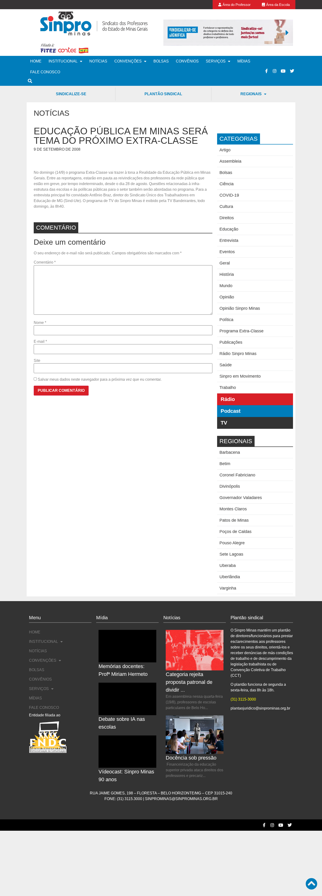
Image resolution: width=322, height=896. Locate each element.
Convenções (128, 61)
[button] (169, 32)
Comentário (45, 262)
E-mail (40, 341)
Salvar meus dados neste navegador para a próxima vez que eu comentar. (99, 379)
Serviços (216, 61)
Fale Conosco (45, 72)
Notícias (98, 61)
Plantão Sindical (163, 94)
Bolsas (161, 61)
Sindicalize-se (71, 94)
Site (37, 361)
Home (35, 61)
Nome (40, 323)
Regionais (251, 94)
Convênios (187, 61)
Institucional (63, 61)
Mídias (243, 61)
